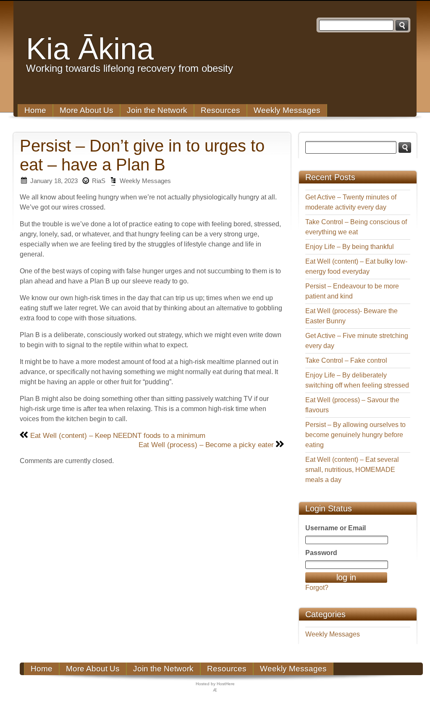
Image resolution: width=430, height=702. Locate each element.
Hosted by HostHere (215, 683)
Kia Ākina (90, 48)
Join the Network (157, 110)
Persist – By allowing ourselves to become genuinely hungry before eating (355, 434)
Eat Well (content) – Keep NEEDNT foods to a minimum (117, 435)
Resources (220, 110)
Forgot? (316, 587)
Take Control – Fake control (346, 360)
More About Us (86, 110)
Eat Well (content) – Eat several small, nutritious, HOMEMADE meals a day (352, 469)
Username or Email (335, 528)
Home (35, 110)
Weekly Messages (287, 110)
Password (321, 552)
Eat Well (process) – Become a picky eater (206, 444)
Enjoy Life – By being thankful (349, 246)
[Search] (402, 25)
